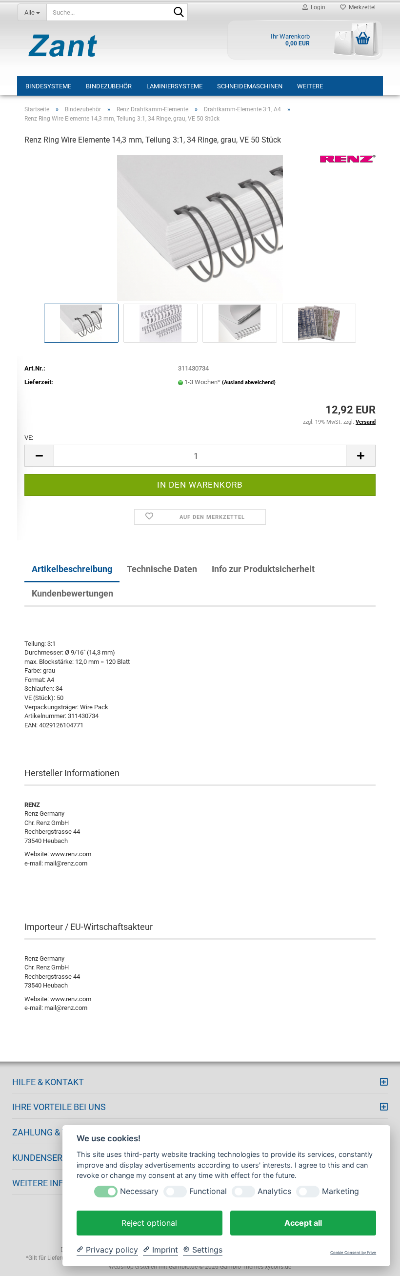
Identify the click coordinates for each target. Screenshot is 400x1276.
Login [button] (316, 7)
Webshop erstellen (133, 1266)
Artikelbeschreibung (72, 569)
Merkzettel (361, 7)
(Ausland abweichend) (249, 382)
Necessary (139, 1191)
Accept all (303, 1223)
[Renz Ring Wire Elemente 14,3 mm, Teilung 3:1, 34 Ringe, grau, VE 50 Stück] (200, 227)
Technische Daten (162, 569)
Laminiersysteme (174, 86)
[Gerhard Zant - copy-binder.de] (62, 45)
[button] (39, 456)
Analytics (274, 1191)
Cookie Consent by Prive (353, 1253)
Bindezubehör (109, 86)
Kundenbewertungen (72, 593)
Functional (208, 1191)
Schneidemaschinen (249, 86)
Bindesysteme (48, 86)
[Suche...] (178, 12)
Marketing (340, 1191)
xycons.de (278, 1266)
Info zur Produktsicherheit (263, 569)
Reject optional (149, 1223)
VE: (28, 437)
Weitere (310, 86)
